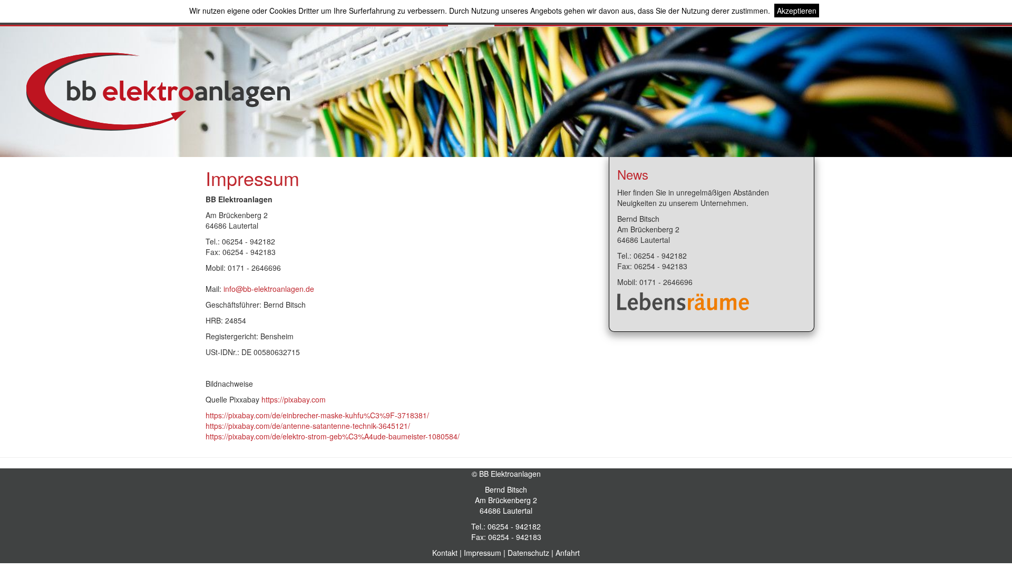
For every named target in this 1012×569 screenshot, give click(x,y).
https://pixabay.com (293, 399)
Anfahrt (568, 552)
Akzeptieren (796, 10)
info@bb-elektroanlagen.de (268, 288)
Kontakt (445, 552)
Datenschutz (528, 552)
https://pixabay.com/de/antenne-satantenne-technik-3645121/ (308, 425)
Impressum (482, 552)
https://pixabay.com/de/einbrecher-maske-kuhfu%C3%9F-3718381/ (317, 415)
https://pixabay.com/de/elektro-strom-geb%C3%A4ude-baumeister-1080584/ (333, 436)
